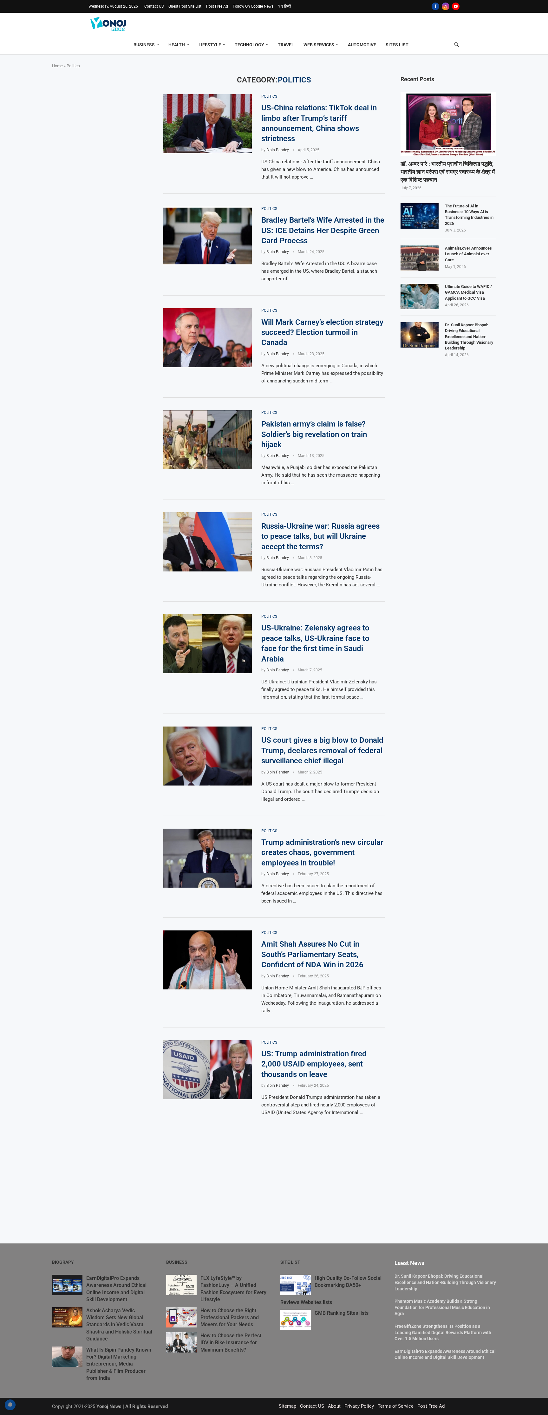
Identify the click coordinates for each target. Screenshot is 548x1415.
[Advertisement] (99, 115)
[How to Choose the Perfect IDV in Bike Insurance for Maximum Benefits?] (181, 1342)
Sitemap (287, 1406)
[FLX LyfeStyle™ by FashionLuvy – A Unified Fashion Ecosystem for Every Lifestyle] (181, 1285)
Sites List (397, 44)
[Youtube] (456, 6)
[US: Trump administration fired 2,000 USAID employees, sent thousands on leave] (207, 1069)
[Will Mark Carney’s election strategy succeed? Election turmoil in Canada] (207, 337)
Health (176, 44)
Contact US (154, 6)
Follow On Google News (253, 6)
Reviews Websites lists (306, 1302)
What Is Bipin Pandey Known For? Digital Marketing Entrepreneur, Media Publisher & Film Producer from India (118, 1364)
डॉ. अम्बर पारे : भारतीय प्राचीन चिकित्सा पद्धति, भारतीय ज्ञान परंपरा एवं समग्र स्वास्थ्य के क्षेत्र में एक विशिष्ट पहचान (448, 171)
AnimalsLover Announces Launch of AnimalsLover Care (468, 254)
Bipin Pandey (277, 150)
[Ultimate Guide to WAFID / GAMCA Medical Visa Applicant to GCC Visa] (420, 296)
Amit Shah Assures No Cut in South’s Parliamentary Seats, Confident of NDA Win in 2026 (312, 954)
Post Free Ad (217, 6)
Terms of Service (396, 1406)
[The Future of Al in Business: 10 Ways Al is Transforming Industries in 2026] (420, 216)
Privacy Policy (359, 1406)
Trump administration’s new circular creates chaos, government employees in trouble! (322, 852)
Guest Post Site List (184, 6)
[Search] (456, 44)
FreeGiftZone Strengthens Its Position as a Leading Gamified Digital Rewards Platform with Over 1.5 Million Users (443, 1332)
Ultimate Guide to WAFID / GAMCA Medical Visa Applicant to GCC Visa (468, 292)
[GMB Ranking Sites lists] (295, 1320)
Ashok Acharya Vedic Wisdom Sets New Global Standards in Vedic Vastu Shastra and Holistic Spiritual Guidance (119, 1324)
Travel (286, 44)
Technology (249, 44)
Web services (318, 44)
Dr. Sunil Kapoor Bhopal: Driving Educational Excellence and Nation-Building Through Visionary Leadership (469, 336)
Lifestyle (210, 44)
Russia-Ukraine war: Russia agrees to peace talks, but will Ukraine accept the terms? (320, 536)
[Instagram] (445, 6)
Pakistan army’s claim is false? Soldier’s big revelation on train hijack (314, 434)
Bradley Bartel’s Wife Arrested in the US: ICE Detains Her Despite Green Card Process (322, 230)
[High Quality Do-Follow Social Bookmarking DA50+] (295, 1285)
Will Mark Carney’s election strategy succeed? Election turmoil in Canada (322, 332)
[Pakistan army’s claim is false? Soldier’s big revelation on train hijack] (207, 439)
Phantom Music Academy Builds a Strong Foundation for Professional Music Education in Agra (442, 1307)
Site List (290, 1262)
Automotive (362, 44)
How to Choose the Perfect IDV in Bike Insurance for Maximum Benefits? (230, 1343)
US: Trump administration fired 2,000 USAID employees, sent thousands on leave (314, 1064)
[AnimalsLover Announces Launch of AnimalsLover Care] (420, 258)
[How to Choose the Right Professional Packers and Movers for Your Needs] (181, 1317)
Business (144, 44)
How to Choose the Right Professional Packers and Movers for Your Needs (229, 1317)
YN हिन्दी (284, 6)
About (334, 1406)
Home (57, 65)
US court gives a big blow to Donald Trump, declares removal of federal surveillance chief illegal (322, 750)
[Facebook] (435, 6)
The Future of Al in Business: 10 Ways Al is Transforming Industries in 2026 (469, 215)
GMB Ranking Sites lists (342, 1313)
